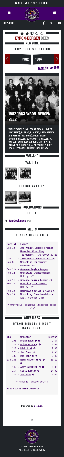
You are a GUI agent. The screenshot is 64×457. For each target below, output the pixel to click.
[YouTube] (59, 23)
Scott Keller (28, 370)
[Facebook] (43, 23)
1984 (38, 59)
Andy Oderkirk (28, 367)
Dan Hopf (25, 356)
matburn (37, 406)
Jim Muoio (26, 352)
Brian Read (26, 340)
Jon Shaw (25, 374)
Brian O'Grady (28, 344)
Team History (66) (48, 68)
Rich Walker (27, 359)
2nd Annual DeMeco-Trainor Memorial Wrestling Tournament (36, 251)
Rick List (26, 348)
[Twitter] (51, 23)
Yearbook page (17, 220)
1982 (25, 59)
